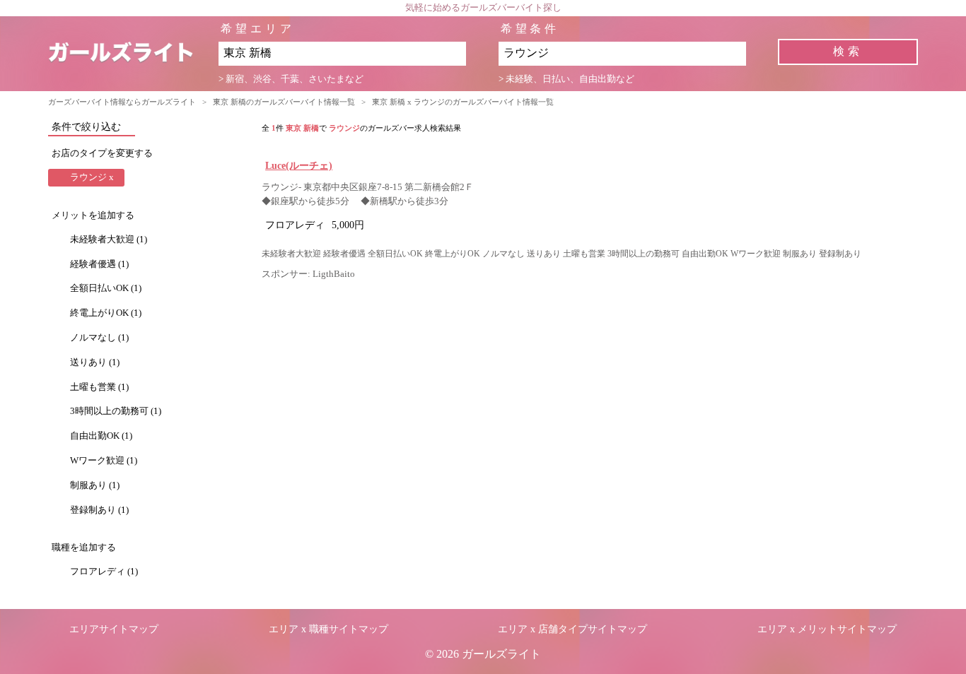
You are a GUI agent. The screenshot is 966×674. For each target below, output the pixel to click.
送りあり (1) (95, 362)
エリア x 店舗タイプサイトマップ (572, 629)
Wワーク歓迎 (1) (103, 461)
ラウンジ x (92, 177)
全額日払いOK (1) (105, 288)
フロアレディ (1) (104, 572)
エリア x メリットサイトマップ (827, 629)
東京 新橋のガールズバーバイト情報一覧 (284, 101)
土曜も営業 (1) (99, 387)
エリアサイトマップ (113, 629)
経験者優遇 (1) (99, 264)
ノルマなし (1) (99, 338)
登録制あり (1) (99, 510)
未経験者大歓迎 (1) (108, 239)
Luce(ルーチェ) (298, 165)
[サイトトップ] (133, 54)
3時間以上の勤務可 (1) (115, 411)
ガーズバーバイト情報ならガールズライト (122, 101)
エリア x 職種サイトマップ (328, 629)
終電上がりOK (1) (105, 313)
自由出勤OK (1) (101, 436)
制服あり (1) (95, 485)
